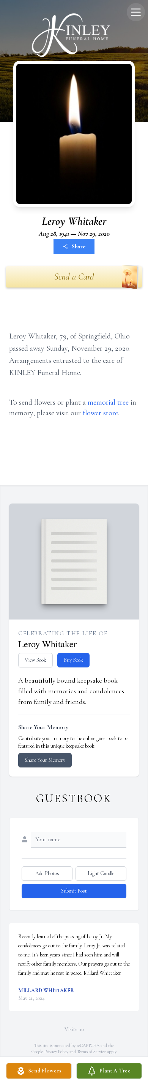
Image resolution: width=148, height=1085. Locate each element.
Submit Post (74, 891)
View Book (35, 660)
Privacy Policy (56, 1051)
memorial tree (108, 402)
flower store (100, 413)
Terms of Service (91, 1051)
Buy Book (73, 660)
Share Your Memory (45, 760)
